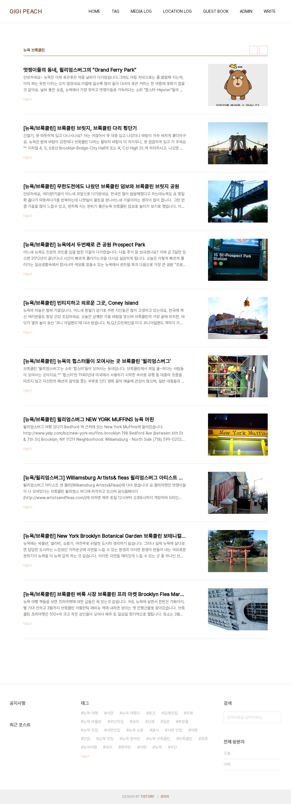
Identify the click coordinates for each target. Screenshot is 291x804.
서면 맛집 (174, 730)
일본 (166, 721)
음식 (155, 730)
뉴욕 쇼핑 (136, 730)
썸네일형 (253, 50)
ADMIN (246, 11)
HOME (94, 11)
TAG (115, 11)
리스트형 (263, 50)
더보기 (85, 757)
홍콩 (204, 738)
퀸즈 (152, 713)
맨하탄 (126, 747)
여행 (194, 730)
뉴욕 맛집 (90, 730)
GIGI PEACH (26, 11)
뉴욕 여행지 (131, 713)
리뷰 (189, 713)
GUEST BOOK (215, 11)
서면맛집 (113, 730)
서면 (110, 713)
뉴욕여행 (90, 747)
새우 (108, 747)
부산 (173, 747)
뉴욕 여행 (90, 713)
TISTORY (147, 797)
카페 (143, 747)
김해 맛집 (106, 738)
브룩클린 (185, 738)
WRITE (270, 11)
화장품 (183, 721)
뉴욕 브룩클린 (159, 738)
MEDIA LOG (141, 11)
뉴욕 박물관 (92, 721)
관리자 (165, 797)
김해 (150, 721)
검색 (275, 717)
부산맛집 (117, 721)
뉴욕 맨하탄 (131, 738)
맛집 (86, 738)
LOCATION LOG (177, 11)
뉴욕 (158, 747)
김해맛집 (171, 713)
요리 (135, 721)
